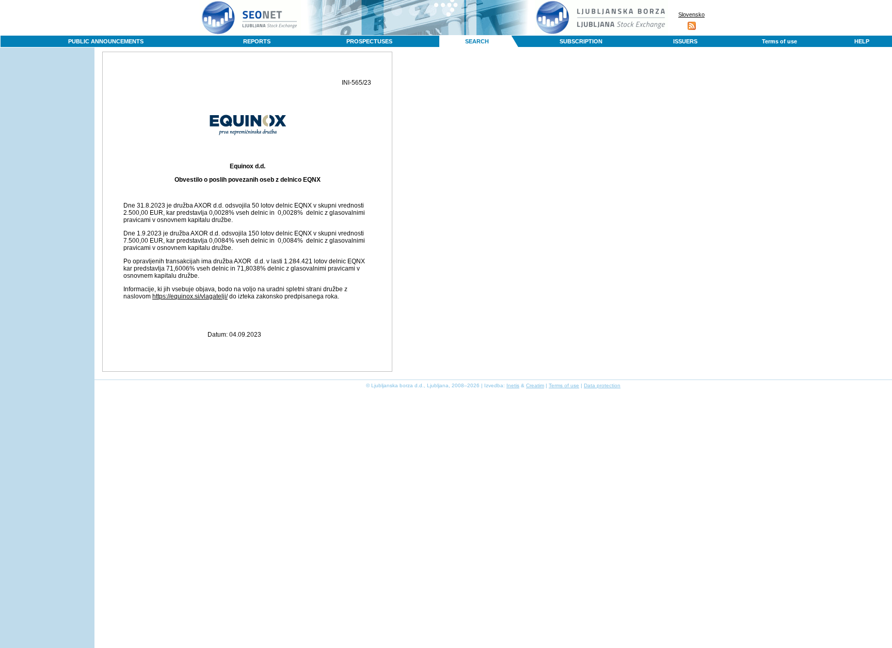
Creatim (535, 385)
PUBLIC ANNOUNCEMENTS (106, 41)
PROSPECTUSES (369, 41)
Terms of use (779, 41)
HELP (861, 41)
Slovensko (691, 14)
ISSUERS (685, 41)
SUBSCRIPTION (581, 41)
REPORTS (256, 41)
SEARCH (477, 41)
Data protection (602, 385)
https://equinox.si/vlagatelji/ (190, 296)
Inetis (512, 385)
